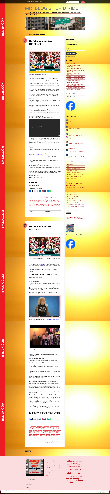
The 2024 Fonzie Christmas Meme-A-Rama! (75, 87)
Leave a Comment (33, 212)
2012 (32, 197)
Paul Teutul (42, 205)
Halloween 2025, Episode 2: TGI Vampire (75, 78)
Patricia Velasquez (55, 204)
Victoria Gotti (39, 207)
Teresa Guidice (34, 435)
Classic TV (75, 12)
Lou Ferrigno (55, 201)
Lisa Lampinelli (49, 201)
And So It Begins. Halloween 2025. (73, 80)
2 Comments (32, 441)
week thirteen (44, 207)
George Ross (35, 430)
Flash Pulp (69, 166)
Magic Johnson (35, 431)
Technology (74, 480)
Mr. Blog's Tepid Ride (51, 8)
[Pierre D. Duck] (70, 249)
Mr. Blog (56, 203)
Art (68, 461)
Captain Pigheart (70, 164)
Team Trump (54, 205)
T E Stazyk (70, 125)
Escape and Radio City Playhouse (73, 196)
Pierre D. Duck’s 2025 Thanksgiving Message (75, 68)
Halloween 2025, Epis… (72, 146)
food (76, 466)
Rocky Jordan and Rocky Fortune (73, 192)
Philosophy (75, 476)
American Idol (46, 426)
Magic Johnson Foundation (37, 203)
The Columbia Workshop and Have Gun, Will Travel (75, 188)
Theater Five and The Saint (72, 194)
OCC (50, 204)
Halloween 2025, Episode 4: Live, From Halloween (73, 74)
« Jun (47, 475)
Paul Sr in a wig (37, 205)
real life (74, 478)
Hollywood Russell (60, 12)
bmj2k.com (77, 216)
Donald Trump (39, 200)
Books (77, 461)
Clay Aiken (49, 199)
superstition (69, 480)
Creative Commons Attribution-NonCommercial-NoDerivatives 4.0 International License (74, 219)
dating (78, 464)
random (71, 478)
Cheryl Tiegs (43, 199)
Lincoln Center (43, 201)
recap (51, 205)
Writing (72, 482)
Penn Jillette (47, 205)
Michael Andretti (51, 203)
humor (46, 212)
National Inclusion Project (44, 204)
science (77, 478)
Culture (46, 441)
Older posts (28, 451)
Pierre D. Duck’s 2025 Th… (77, 135)
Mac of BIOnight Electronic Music (73, 168)
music (56, 441)
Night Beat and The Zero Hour (73, 190)
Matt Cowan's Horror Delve (72, 170)
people (46, 442)
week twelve (50, 207)
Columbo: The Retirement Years (73, 82)
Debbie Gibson (38, 428)
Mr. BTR (37, 204)
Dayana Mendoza (54, 199)
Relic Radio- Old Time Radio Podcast (74, 184)
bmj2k (55, 197)
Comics (46, 12)
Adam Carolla (35, 197)
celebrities (80, 461)
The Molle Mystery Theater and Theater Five (75, 206)
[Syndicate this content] (66, 183)
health (68, 469)
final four (48, 200)
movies (54, 441)
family (73, 466)
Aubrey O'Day (51, 197)
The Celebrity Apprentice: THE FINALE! (40, 42)
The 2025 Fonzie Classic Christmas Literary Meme (73, 66)
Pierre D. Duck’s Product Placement (74, 89)
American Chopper (40, 426)
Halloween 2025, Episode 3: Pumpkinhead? (75, 76)
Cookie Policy (22, 491)
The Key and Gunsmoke (71, 198)
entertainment (69, 466)
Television (50, 442)
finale (55, 200)
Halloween (80, 466)
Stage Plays (31, 14)
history (72, 469)
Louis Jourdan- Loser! (71, 63)
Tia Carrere (34, 207)
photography (80, 476)
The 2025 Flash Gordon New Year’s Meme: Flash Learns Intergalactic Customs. (75, 85)
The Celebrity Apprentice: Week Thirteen (40, 228)
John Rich (38, 201)
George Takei (33, 201)
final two (52, 200)
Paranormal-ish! (33, 12)
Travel (68, 482)
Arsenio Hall (45, 197)
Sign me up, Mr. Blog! (71, 53)
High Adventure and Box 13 (72, 202)
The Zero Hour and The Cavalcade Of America (75, 204)
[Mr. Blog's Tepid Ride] (70, 111)
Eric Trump (44, 200)
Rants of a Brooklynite (71, 178)
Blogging (72, 461)
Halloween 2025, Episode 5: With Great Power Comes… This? (75, 71)
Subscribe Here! (71, 44)
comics (68, 464)
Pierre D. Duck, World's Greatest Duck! (74, 176)
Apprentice (41, 197)
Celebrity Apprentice (37, 199)
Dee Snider (34, 200)
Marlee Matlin (45, 203)
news (59, 441)
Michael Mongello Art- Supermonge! (74, 172)
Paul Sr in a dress (36, 434)
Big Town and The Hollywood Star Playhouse (75, 200)
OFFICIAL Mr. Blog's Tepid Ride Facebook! (75, 174)
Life (51, 441)
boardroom (31, 199)
